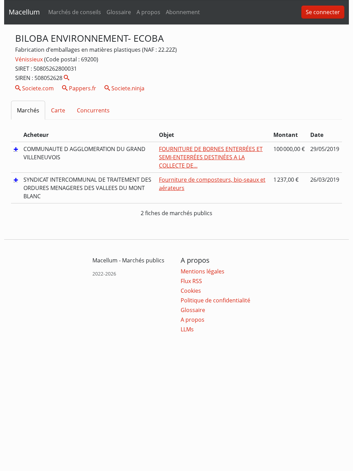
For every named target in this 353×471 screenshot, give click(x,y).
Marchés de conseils (74, 12)
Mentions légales (202, 271)
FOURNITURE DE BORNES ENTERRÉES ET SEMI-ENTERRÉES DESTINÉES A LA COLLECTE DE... (211, 157)
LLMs (187, 329)
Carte (58, 110)
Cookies (191, 290)
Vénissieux (29, 59)
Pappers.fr (82, 88)
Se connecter (323, 12)
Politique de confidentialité (215, 300)
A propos (148, 12)
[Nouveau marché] (16, 149)
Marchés (28, 110)
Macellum (24, 12)
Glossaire (119, 12)
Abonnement (183, 12)
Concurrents (93, 110)
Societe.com (37, 88)
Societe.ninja (127, 88)
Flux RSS (191, 281)
